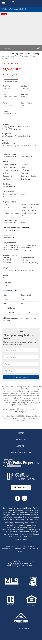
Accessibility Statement (13, 549)
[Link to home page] (21, 3)
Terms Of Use (12, 546)
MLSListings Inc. (21, 411)
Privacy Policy (27, 546)
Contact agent (7, 48)
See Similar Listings (11, 81)
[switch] (27, 48)
